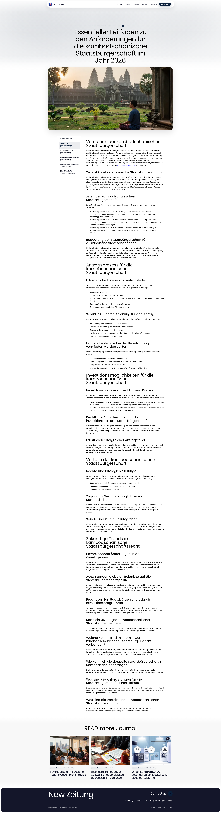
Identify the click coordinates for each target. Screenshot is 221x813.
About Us (152, 807)
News (139, 800)
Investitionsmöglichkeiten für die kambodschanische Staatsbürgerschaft (69, 159)
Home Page (129, 800)
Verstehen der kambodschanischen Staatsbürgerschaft (66, 145)
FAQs (146, 800)
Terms (165, 807)
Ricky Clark (127, 26)
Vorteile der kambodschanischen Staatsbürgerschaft (69, 165)
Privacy (159, 807)
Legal (170, 807)
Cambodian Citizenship (126, 165)
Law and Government (98, 26)
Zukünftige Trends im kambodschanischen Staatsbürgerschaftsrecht (67, 171)
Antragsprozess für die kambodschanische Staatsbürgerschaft (66, 152)
